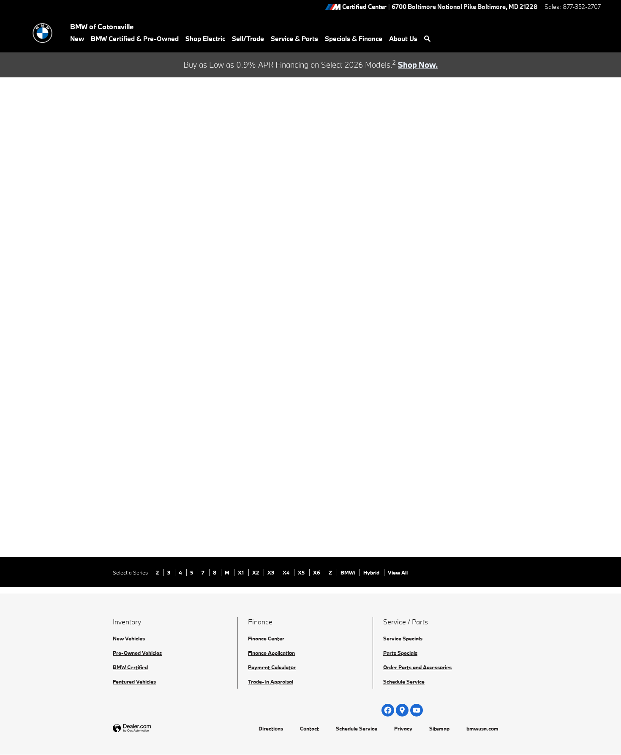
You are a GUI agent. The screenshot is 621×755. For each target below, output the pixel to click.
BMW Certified (130, 667)
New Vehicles (129, 638)
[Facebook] (387, 710)
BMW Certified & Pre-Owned (135, 38)
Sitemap (439, 728)
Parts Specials (400, 652)
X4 (287, 572)
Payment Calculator (272, 667)
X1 (241, 572)
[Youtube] (416, 710)
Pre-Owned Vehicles (137, 652)
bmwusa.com (482, 728)
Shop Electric (205, 38)
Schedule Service (404, 681)
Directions (271, 728)
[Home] (42, 33)
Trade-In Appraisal (270, 681)
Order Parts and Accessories (417, 667)
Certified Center (364, 7)
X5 (302, 572)
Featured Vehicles (134, 681)
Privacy (403, 728)
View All (398, 572)
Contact (309, 728)
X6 (317, 572)
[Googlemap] (402, 710)
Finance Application (271, 652)
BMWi (348, 572)
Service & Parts (294, 38)
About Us (403, 38)
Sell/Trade (248, 38)
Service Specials (402, 638)
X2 (256, 572)
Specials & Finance (353, 38)
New (77, 38)
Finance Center (266, 638)
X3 (271, 572)
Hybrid (372, 572)
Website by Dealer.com (152, 728)
